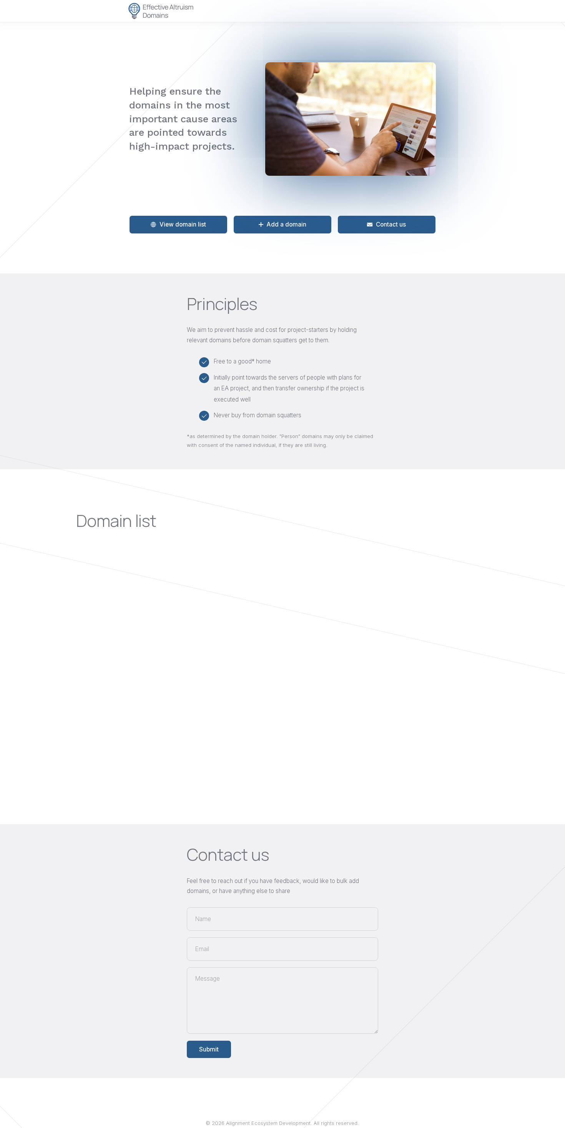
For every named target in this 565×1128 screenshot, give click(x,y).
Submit (209, 1049)
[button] (178, 224)
